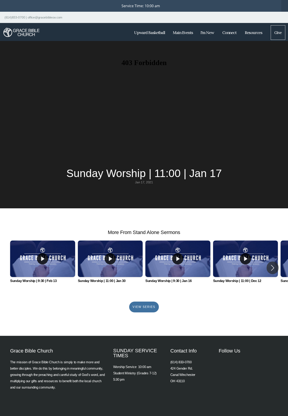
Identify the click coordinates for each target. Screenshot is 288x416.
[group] (42, 265)
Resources (254, 32)
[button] (273, 268)
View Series (144, 307)
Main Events (183, 32)
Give (278, 32)
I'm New (207, 32)
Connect (229, 32)
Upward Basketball (149, 32)
